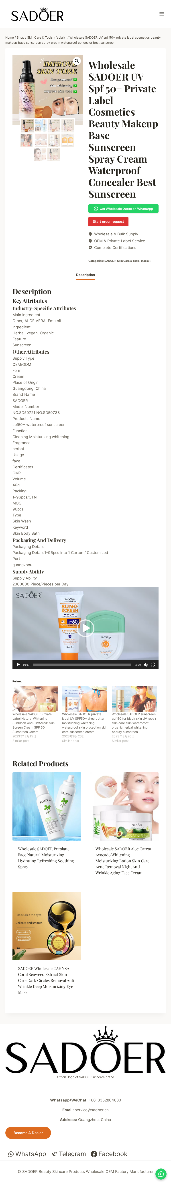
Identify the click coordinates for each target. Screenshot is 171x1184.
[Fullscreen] (153, 664)
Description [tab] (85, 275)
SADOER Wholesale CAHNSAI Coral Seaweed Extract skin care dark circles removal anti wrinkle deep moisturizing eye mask (46, 980)
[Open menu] (164, 14)
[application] (85, 628)
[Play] (18, 664)
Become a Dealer (28, 1133)
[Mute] (145, 664)
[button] (77, 61)
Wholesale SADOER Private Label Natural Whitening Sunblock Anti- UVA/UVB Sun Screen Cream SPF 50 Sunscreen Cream (33, 723)
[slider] (82, 665)
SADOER (110, 260)
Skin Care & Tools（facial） (134, 260)
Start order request (108, 221)
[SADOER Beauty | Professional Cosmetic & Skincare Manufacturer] (37, 13)
